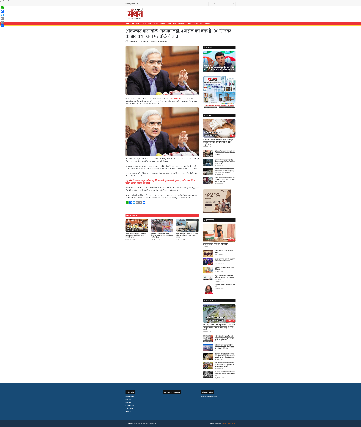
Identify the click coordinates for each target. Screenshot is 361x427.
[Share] (2, 26)
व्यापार (156, 23)
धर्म (169, 23)
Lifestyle (128, 402)
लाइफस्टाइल (181, 23)
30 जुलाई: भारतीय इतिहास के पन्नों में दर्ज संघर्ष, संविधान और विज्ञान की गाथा (225, 373)
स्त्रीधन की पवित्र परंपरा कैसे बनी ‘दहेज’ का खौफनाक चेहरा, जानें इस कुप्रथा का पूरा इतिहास (224, 338)
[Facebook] (2, 11)
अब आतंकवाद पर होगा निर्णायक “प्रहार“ (224, 251)
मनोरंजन (162, 23)
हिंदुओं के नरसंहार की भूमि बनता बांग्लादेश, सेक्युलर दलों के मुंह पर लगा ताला (224, 277)
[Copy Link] (2, 22)
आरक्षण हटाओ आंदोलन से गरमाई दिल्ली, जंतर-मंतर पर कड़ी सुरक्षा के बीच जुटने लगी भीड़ (162, 235)
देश (132, 23)
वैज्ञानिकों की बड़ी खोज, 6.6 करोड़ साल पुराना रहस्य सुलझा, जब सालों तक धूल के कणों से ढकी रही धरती (225, 356)
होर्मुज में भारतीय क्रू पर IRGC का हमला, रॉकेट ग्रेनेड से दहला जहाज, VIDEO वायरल (187, 235)
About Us (128, 411)
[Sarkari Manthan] (135, 14)
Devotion (128, 399)
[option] (219, 61)
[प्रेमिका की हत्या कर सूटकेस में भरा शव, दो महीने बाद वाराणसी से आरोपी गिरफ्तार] (208, 153)
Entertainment (130, 405)
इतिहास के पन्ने (198, 23)
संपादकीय (207, 23)
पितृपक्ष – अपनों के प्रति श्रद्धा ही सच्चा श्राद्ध (225, 285)
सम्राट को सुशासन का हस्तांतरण (215, 244)
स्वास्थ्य (150, 23)
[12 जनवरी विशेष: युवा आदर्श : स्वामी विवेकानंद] (208, 270)
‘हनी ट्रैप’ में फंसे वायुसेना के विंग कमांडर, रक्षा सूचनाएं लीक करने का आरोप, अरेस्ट (225, 162)
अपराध (189, 23)
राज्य (143, 23)
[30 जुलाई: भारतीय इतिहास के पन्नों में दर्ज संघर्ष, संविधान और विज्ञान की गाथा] (208, 374)
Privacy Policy (130, 397)
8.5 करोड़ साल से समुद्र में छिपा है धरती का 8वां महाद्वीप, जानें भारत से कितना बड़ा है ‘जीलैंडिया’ (224, 347)
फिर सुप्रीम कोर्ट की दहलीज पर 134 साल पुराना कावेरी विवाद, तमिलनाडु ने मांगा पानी (219, 327)
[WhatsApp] (2, 8)
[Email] (2, 18)
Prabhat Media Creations (228, 423)
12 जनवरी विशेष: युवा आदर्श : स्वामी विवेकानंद (224, 268)
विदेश (137, 23)
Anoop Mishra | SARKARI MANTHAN (138, 41)
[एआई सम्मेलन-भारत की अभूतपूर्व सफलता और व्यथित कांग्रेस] (208, 261)
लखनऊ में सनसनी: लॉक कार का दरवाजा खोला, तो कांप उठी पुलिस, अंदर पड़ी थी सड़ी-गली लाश (224, 171)
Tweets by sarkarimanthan (209, 397)
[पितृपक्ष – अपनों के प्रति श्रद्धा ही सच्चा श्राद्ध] (208, 289)
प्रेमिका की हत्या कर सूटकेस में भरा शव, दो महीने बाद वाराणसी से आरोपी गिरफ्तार (225, 153)
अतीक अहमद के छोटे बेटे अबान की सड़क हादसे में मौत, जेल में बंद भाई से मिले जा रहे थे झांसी (225, 179)
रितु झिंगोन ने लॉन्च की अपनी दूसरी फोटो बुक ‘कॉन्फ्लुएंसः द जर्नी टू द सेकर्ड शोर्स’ (218, 67)
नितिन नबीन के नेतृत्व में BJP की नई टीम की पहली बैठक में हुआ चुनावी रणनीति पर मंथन (136, 235)
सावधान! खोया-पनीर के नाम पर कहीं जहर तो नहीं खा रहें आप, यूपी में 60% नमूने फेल (218, 142)
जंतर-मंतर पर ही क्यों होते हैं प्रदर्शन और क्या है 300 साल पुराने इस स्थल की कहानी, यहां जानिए (225, 364)
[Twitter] (2, 15)
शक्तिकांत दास (175, 99)
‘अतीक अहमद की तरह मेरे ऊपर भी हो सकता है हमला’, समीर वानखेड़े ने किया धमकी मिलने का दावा (161, 181)
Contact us (129, 408)
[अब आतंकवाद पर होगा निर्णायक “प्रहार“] (208, 253)
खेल (174, 23)
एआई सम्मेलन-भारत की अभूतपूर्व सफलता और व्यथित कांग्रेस (224, 260)
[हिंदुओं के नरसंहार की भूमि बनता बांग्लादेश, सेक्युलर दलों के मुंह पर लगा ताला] (208, 277)
